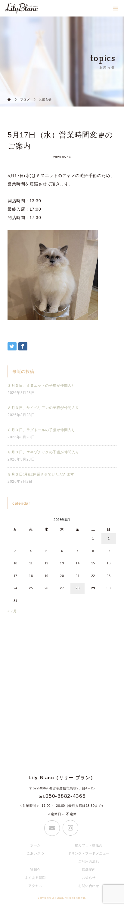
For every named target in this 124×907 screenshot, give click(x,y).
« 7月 (12, 611)
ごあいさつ (35, 853)
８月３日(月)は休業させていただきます (41, 474)
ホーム (35, 845)
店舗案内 (89, 869)
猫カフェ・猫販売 (89, 845)
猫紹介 (35, 869)
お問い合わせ (88, 885)
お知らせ (89, 877)
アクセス (35, 885)
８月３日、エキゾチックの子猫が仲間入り (43, 452)
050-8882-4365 (65, 796)
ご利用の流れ (88, 861)
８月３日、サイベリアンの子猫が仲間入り (43, 408)
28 (77, 588)
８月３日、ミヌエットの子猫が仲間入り (41, 385)
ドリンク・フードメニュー (89, 853)
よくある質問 (35, 877)
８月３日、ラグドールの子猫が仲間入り (41, 430)
